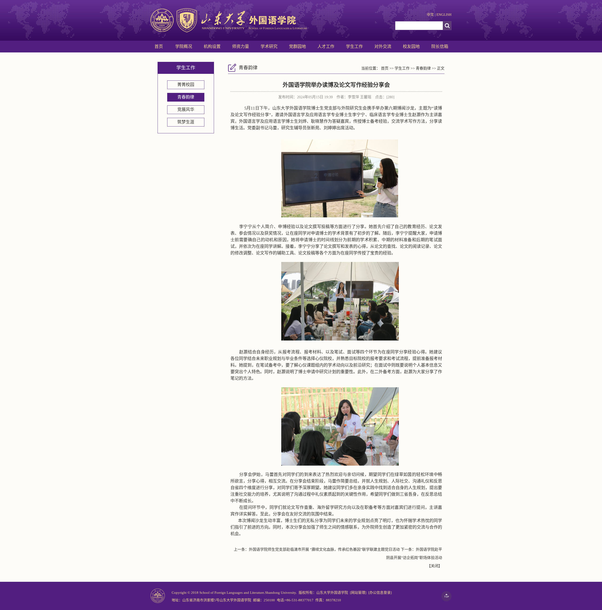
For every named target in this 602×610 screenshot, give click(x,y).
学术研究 (269, 46)
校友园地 (411, 46)
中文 (430, 14)
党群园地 (297, 46)
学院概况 (183, 46)
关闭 (434, 566)
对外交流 (382, 46)
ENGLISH (444, 14)
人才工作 (325, 46)
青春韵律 (185, 97)
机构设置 (212, 46)
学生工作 (354, 46)
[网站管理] (358, 592)
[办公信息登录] (380, 592)
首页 (158, 46)
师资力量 (240, 46)
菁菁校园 (185, 84)
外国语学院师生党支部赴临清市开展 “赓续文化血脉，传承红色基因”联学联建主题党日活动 (324, 549)
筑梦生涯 (185, 122)
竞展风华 (185, 109)
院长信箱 (439, 46)
